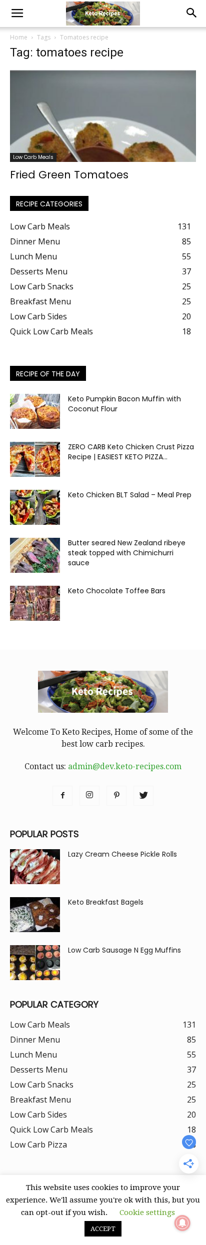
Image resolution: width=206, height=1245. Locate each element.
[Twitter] (144, 796)
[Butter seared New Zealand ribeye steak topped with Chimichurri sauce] (35, 555)
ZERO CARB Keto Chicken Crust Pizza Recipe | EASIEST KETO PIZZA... (131, 452)
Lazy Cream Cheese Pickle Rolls (122, 854)
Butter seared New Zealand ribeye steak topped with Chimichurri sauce (127, 553)
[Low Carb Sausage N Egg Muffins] (35, 962)
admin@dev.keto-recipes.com (125, 766)
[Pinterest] (116, 796)
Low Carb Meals (33, 157)
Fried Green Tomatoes (69, 174)
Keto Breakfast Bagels (106, 902)
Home (19, 37)
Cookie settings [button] (147, 1212)
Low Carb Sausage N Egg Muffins (124, 950)
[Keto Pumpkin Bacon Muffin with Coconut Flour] (35, 411)
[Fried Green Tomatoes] (103, 116)
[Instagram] (90, 796)
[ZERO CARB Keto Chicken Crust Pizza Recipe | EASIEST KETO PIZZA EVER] (35, 459)
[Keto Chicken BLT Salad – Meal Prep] (35, 507)
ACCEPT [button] (103, 1229)
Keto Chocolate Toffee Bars (117, 591)
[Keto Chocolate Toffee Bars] (35, 603)
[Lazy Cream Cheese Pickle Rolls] (35, 866)
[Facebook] (62, 796)
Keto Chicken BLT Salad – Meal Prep (130, 495)
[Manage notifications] (182, 1223)
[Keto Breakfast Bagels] (35, 914)
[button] (192, 13)
